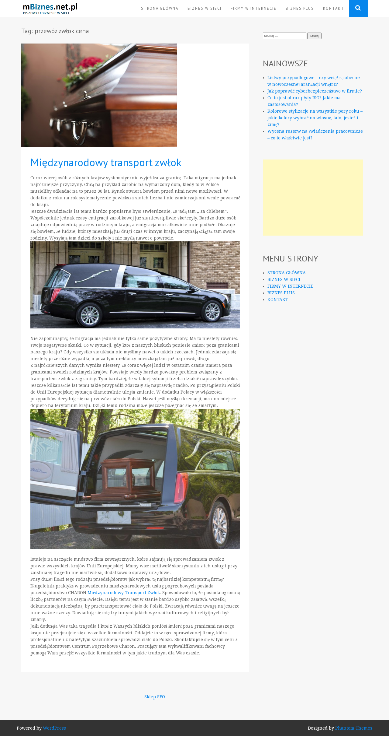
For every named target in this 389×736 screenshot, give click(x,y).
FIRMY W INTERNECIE (254, 8)
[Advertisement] (313, 197)
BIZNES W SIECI (205, 8)
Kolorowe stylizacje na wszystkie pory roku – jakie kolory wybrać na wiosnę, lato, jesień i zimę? (315, 118)
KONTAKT (333, 8)
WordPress (54, 728)
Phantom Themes (353, 728)
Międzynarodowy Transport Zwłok (124, 592)
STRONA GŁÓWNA (159, 8)
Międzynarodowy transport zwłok (105, 162)
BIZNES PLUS (300, 8)
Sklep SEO (154, 696)
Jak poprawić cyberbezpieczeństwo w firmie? (314, 91)
